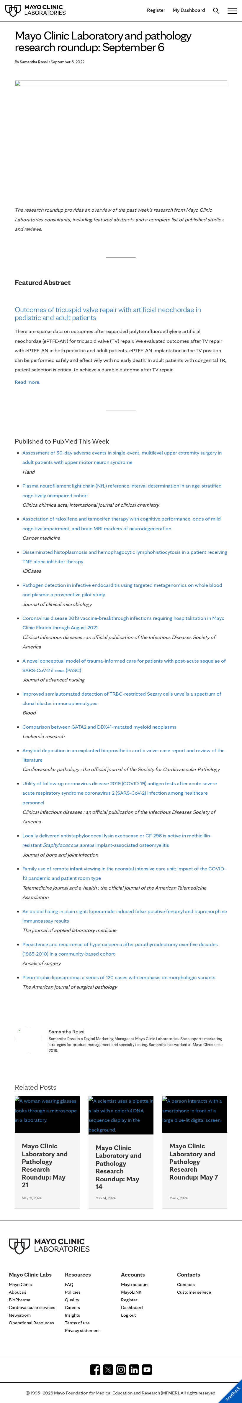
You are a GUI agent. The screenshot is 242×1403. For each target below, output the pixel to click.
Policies (73, 1292)
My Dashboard (189, 10)
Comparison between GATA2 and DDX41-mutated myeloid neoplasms (99, 727)
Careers (72, 1307)
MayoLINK (131, 1292)
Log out (128, 1315)
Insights (72, 1315)
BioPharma (19, 1299)
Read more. (27, 382)
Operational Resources (31, 1322)
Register (156, 10)
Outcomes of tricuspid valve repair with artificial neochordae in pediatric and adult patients (108, 313)
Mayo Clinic (20, 1284)
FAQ (69, 1284)
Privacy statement (82, 1330)
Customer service (194, 1292)
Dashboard (132, 1307)
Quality (72, 1299)
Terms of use (77, 1322)
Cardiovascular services (32, 1307)
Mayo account (135, 1284)
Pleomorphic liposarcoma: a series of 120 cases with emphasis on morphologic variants (118, 977)
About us (17, 1292)
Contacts (186, 1284)
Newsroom (20, 1315)
